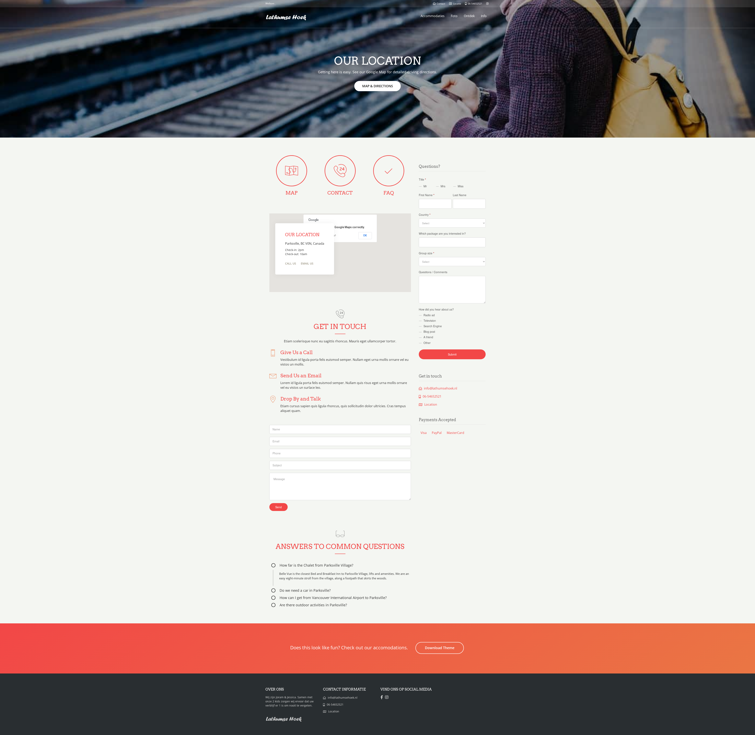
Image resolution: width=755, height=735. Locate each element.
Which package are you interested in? (442, 233)
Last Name (459, 195)
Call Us (290, 263)
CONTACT (340, 193)
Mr (425, 186)
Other (427, 343)
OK (365, 235)
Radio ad (429, 315)
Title (422, 179)
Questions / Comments (433, 272)
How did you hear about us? (436, 309)
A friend (428, 337)
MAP (291, 193)
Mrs (442, 186)
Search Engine (432, 326)
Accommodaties (433, 16)
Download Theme (439, 647)
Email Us (307, 263)
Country (424, 215)
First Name (426, 195)
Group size (426, 253)
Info (484, 16)
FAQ (388, 193)
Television (429, 320)
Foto (454, 16)
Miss (460, 186)
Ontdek (469, 16)
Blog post (429, 331)
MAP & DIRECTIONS (377, 86)
